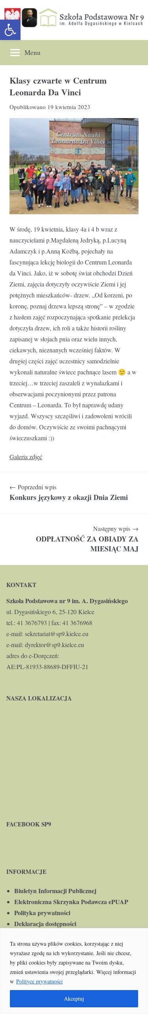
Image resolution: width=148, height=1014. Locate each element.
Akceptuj (74, 998)
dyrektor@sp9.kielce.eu (54, 644)
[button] (10, 30)
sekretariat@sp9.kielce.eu (56, 633)
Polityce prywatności (39, 981)
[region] (74, 971)
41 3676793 (32, 622)
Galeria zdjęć (25, 456)
